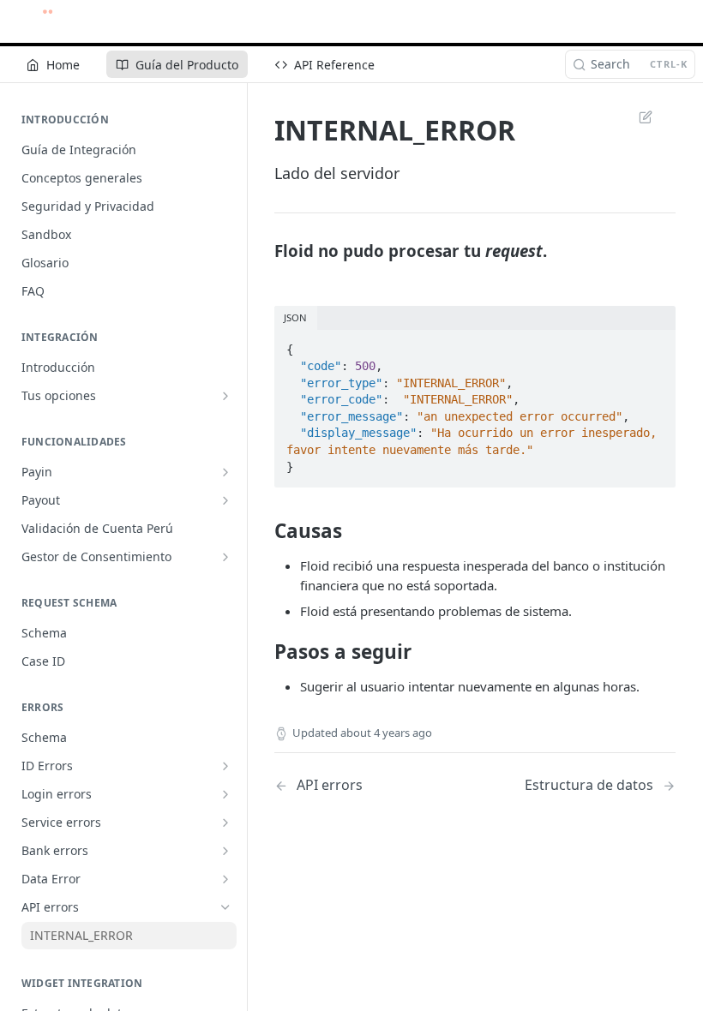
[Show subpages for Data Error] (225, 879)
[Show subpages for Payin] (225, 472)
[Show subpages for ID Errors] (225, 766)
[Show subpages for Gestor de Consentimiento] (225, 557)
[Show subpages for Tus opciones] (225, 396)
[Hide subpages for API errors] (225, 907)
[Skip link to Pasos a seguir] (262, 652)
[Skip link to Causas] (262, 531)
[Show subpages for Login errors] (225, 794)
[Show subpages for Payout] (225, 500)
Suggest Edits (637, 116)
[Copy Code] (655, 344)
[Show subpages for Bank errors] (225, 851)
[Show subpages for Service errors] (225, 822)
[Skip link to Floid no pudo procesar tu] (262, 251)
